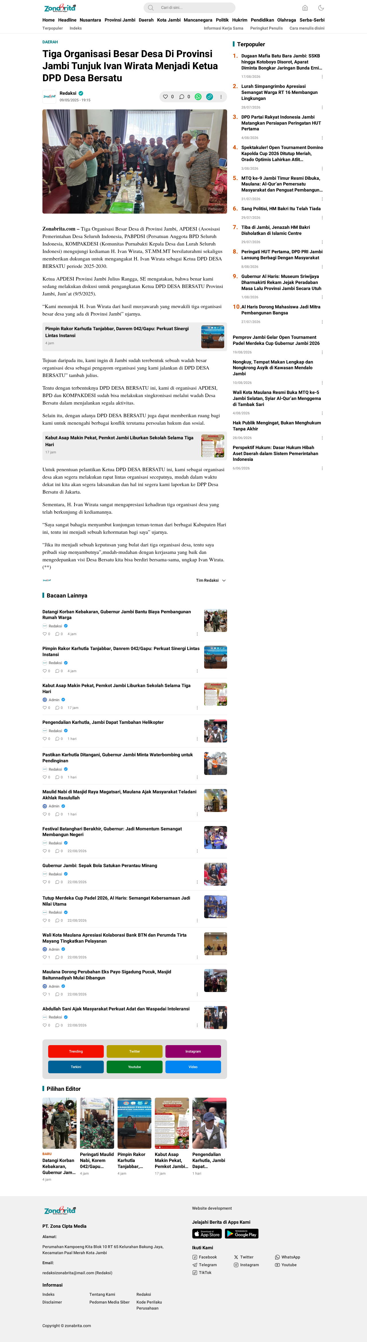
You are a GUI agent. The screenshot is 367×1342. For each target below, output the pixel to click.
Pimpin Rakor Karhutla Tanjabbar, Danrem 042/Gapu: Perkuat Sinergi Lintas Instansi (117, 332)
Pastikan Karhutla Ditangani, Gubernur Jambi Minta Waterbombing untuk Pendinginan (117, 758)
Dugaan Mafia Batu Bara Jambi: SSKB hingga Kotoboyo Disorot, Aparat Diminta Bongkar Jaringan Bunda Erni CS (280, 62)
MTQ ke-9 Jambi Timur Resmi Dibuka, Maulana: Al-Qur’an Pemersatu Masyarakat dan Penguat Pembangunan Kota (283, 184)
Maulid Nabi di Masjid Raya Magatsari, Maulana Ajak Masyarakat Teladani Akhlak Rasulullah (119, 795)
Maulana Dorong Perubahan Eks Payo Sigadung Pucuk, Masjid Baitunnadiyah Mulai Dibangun (106, 975)
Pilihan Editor (64, 1089)
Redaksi (68, 93)
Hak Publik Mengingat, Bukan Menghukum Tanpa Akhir (277, 426)
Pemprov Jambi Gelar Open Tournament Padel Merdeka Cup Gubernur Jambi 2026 (276, 340)
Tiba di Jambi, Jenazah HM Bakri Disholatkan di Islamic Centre (275, 231)
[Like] (165, 96)
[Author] (49, 96)
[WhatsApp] (198, 96)
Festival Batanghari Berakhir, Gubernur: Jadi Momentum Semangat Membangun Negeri (112, 832)
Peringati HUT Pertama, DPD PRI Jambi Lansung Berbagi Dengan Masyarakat (282, 255)
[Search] (151, 8)
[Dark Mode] (321, 7)
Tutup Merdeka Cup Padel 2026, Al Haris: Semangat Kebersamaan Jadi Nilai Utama (116, 901)
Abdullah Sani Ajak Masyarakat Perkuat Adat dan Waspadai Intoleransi (116, 1009)
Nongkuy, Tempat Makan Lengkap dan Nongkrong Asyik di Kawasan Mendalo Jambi (273, 368)
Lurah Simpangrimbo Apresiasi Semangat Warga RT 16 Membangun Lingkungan (279, 92)
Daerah (50, 42)
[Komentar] (181, 96)
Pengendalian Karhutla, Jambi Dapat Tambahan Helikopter (103, 723)
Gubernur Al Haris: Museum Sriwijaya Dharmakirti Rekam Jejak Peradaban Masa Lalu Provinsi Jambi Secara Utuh (281, 282)
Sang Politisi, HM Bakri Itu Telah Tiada (281, 209)
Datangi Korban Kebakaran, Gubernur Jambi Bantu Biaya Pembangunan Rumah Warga (116, 615)
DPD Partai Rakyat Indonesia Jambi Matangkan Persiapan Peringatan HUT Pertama (281, 123)
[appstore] (207, 1234)
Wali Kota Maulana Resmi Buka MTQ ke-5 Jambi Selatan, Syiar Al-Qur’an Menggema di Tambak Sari (277, 398)
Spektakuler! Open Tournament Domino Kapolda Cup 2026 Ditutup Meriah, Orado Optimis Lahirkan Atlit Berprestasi (282, 154)
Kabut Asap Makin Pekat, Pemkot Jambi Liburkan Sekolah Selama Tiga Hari (119, 441)
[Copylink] (209, 96)
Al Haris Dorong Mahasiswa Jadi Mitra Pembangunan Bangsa (281, 310)
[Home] (305, 7)
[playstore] (242, 1234)
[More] (221, 96)
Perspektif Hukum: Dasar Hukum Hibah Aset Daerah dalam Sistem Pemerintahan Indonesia (275, 454)
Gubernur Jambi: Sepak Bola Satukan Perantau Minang (99, 866)
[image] (215, 620)
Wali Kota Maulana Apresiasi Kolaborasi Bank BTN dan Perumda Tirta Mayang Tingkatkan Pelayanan (114, 938)
